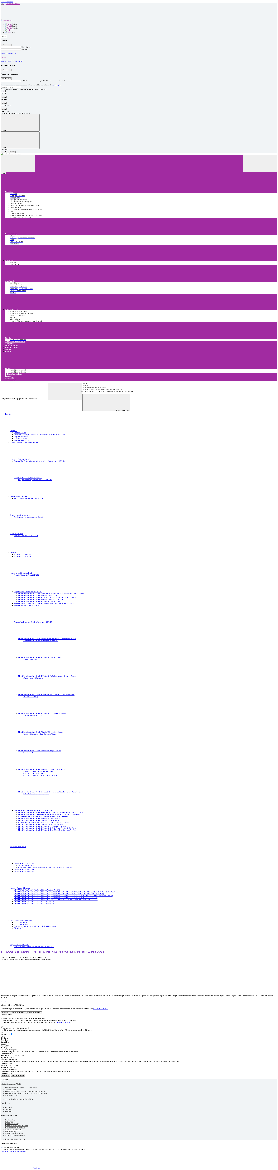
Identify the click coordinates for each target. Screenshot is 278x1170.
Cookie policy (10, 1120)
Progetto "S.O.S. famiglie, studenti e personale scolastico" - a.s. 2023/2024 (39, 461)
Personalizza (6, 1012)
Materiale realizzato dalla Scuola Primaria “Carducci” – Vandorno (40, 599)
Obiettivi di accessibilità (13, 1130)
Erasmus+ (13, 431)
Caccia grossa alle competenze (20, 515)
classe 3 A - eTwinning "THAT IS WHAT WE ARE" (41, 775)
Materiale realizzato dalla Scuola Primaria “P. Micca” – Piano (39, 820)
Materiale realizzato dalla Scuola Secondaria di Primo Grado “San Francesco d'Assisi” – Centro (51, 594)
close (3, 173)
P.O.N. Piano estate (20, 922)
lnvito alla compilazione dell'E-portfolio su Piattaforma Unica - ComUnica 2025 (45, 867)
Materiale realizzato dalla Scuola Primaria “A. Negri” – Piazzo (39, 751)
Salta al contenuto (7, 2)
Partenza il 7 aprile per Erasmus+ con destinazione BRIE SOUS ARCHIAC (40, 435)
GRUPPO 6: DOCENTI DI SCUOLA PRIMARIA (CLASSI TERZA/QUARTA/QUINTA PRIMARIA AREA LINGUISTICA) (59, 894)
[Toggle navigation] (18, 163)
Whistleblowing (10, 1131)
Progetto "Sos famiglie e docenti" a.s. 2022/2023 (35, 480)
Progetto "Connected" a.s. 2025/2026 (27, 575)
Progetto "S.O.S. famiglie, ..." (20, 459)
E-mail (23, 81)
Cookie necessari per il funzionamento (14, 1028)
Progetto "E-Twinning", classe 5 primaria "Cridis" (40, 734)
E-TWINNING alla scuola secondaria (36, 794)
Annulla (4, 152)
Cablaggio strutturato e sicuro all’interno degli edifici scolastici (35, 926)
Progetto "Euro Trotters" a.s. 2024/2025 (28, 592)
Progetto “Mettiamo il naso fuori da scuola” (24, 442)
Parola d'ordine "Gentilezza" (20, 496)
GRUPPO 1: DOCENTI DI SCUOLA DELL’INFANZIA (34, 904)
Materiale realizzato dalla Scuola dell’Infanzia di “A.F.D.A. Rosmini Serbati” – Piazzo (47, 830)
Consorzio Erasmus (20, 438)
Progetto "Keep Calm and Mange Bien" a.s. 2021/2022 (101, 389)
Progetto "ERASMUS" (22, 440)
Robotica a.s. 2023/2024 (22, 554)
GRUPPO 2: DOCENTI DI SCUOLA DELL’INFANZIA (34, 902)
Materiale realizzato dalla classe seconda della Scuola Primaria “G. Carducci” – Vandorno (48, 814)
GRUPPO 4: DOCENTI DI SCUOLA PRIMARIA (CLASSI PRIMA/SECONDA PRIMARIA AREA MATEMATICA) (56, 898)
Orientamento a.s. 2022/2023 (24, 871)
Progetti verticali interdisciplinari (93, 387)
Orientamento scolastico (18, 847)
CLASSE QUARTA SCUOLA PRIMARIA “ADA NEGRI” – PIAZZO (43, 816)
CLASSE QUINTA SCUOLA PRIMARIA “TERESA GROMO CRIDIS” (44, 822)
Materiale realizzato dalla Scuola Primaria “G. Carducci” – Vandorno (42, 769)
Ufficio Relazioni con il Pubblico (16, 1126)
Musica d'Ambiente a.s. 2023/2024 (26, 536)
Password (24, 49)
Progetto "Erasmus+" (21, 437)
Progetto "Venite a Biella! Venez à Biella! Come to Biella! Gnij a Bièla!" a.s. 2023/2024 (44, 603)
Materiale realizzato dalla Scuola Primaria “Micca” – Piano (38, 595)
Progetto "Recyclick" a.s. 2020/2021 (26, 605)
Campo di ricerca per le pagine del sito (14, 399)
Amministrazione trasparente (15, 1135)
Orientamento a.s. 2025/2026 (24, 863)
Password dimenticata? (9, 53)
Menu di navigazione (122, 410)
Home (84, 383)
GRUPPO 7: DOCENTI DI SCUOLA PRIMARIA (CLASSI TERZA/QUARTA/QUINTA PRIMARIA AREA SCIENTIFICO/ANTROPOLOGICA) (66, 892)
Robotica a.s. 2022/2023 (22, 556)
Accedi (4, 36)
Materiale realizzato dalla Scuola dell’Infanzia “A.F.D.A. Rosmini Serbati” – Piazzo (47, 676)
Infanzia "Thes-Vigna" (30, 659)
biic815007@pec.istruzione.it (28, 1093)
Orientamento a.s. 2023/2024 (24, 869)
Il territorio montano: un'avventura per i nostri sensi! (40, 641)
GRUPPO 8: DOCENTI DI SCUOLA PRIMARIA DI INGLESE (37, 890)
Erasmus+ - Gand (20, 433)
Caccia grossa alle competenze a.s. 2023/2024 (29, 517)
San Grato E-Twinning (30, 697)
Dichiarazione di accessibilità (15, 1128)
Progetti (85, 385)
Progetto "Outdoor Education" (20, 888)
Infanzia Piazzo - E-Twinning (33, 678)
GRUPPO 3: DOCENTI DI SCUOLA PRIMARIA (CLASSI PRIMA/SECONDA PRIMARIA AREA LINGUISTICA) (56, 900)
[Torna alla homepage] (139, 154)
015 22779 (12, 1090)
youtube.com (5, 1034)
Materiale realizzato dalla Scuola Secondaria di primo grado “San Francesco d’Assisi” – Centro (51, 792)
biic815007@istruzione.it (27, 1091)
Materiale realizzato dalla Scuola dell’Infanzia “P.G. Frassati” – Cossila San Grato (46, 695)
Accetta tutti (34, 1012)
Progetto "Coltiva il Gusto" (19, 945)
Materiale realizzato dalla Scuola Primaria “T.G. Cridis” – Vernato (41, 732)
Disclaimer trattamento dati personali (13, 1151)
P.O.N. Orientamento (21, 924)
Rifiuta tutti (18, 1012)
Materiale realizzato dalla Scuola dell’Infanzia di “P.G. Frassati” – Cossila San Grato (47, 828)
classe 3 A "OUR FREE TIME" (34, 773)
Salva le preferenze (18, 1075)
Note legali (9, 1122)
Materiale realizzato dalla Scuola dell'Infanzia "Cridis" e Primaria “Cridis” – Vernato (47, 597)
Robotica (13, 552)
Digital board (18, 928)
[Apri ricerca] (260, 163)
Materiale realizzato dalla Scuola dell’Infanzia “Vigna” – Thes (39, 601)
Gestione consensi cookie (14, 1133)
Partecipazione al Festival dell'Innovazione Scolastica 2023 (34, 947)
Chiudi (4, 97)
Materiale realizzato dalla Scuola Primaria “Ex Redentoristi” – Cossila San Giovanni (47, 639)
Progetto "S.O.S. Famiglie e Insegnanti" (28, 478)
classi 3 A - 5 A (28, 753)
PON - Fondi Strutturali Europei (21, 920)
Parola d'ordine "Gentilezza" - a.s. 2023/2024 (29, 498)
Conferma (12, 152)
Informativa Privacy (12, 1124)
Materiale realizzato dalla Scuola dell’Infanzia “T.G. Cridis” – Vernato (42, 713)
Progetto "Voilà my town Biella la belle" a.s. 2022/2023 (33, 622)
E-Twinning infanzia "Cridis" (33, 715)
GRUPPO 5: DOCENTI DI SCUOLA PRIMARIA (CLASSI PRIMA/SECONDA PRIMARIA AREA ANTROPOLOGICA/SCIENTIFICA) (63, 896)
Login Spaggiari (56, 85)
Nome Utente (26, 47)
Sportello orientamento (26, 865)
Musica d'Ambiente (16, 534)
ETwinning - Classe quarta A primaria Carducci (39, 771)
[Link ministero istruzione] (10, 4)
